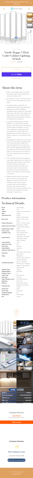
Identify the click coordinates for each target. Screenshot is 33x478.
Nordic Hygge (20, 471)
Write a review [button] (16, 422)
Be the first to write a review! (16, 460)
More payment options (16, 78)
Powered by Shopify (16, 473)
